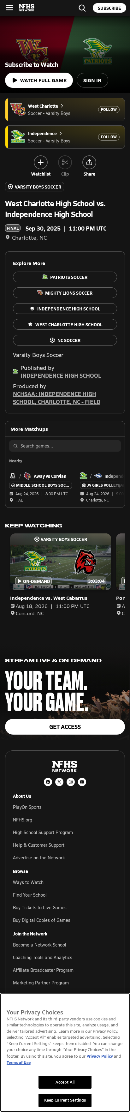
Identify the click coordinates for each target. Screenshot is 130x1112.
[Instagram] (71, 782)
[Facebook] (48, 782)
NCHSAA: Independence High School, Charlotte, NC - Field (56, 398)
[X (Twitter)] (59, 782)
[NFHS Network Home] (27, 8)
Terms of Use (19, 1062)
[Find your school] (82, 8)
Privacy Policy (99, 1056)
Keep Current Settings (65, 1100)
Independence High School (61, 375)
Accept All (65, 1082)
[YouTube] (82, 782)
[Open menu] (9, 7)
